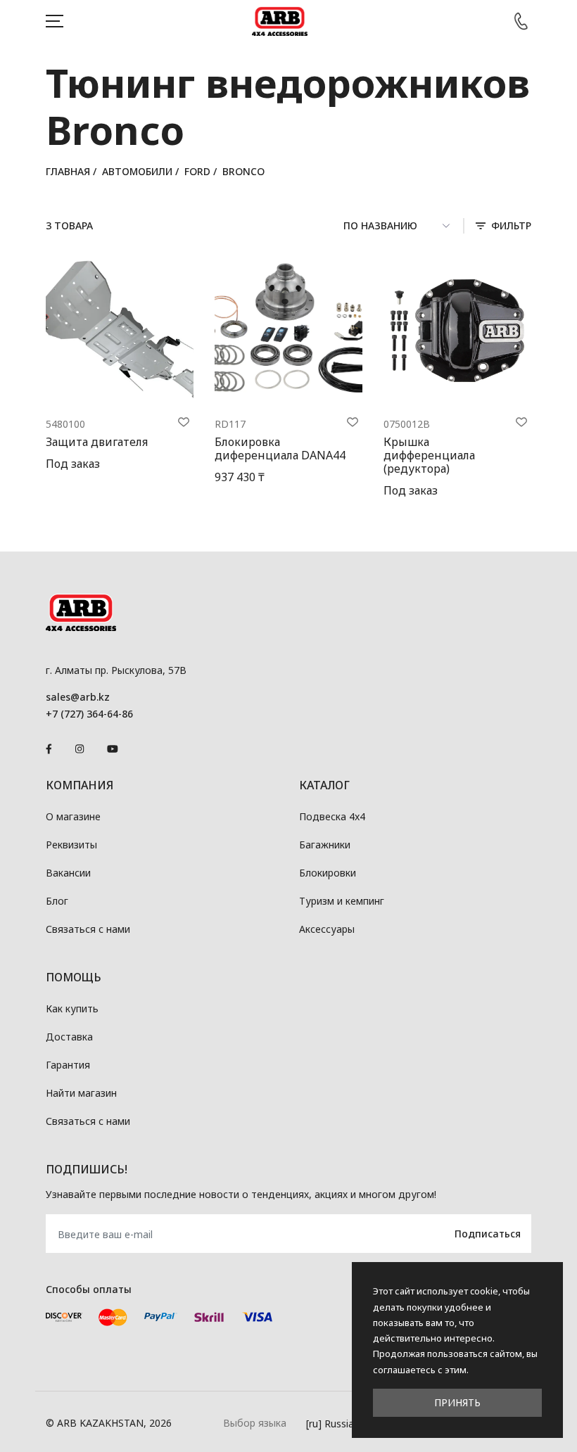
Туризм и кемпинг (341, 901)
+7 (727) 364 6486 (520, 21)
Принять (457, 1402)
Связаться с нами (88, 929)
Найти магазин (81, 1093)
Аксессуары (327, 929)
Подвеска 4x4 (332, 816)
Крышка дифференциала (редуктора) (429, 455)
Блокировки (327, 872)
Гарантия (68, 1064)
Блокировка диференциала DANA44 (280, 448)
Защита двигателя (97, 442)
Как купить (72, 1008)
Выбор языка (254, 1422)
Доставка (69, 1036)
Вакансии (68, 872)
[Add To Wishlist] (184, 422)
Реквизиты (71, 844)
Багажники (324, 844)
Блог (57, 901)
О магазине (73, 816)
